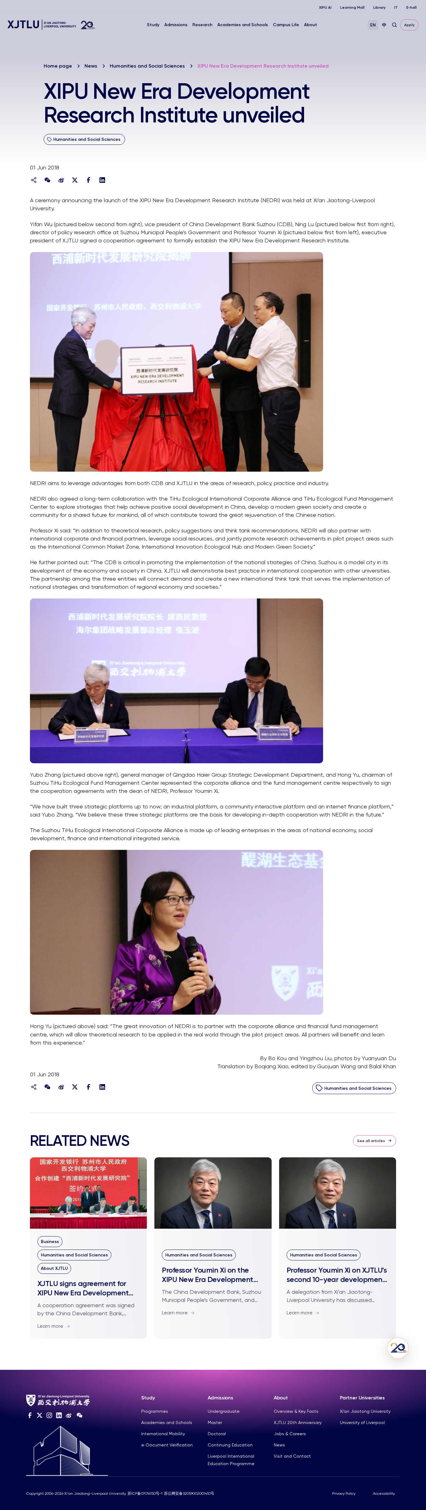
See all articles (371, 1141)
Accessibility (384, 1493)
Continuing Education (230, 1444)
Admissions (175, 24)
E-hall (411, 7)
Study (153, 24)
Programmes (154, 1411)
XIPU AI (325, 7)
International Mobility (163, 1433)
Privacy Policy (344, 1493)
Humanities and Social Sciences (147, 66)
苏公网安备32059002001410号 (189, 1493)
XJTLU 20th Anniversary (298, 1422)
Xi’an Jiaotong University (365, 1411)
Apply (409, 25)
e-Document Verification (167, 1444)
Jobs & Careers (290, 1433)
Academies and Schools (242, 24)
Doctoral (217, 1433)
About (310, 24)
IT (396, 7)
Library (379, 7)
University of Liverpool (362, 1422)
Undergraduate (224, 1411)
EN (373, 25)
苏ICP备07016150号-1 (145, 1493)
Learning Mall (352, 7)
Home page (58, 66)
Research (202, 24)
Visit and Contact (292, 1456)
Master (215, 1422)
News (91, 66)
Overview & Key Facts (296, 1411)
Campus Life (286, 24)
